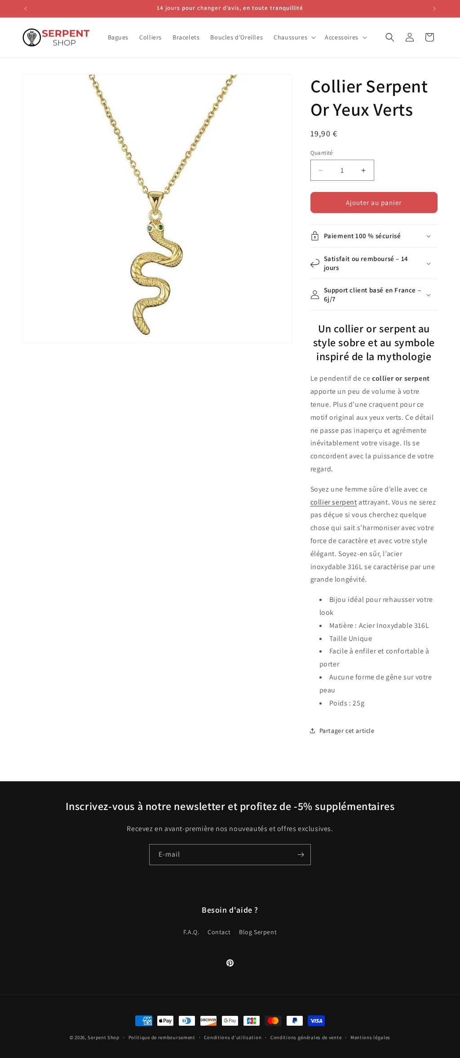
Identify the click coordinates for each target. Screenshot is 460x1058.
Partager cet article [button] (347, 731)
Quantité (321, 153)
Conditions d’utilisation (232, 1037)
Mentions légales (370, 1037)
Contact (219, 932)
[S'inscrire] (300, 854)
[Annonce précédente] (25, 8)
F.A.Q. (191, 932)
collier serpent (333, 502)
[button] (293, 37)
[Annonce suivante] (434, 8)
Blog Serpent (258, 932)
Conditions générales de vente (305, 1037)
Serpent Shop (103, 1037)
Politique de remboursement (161, 1037)
